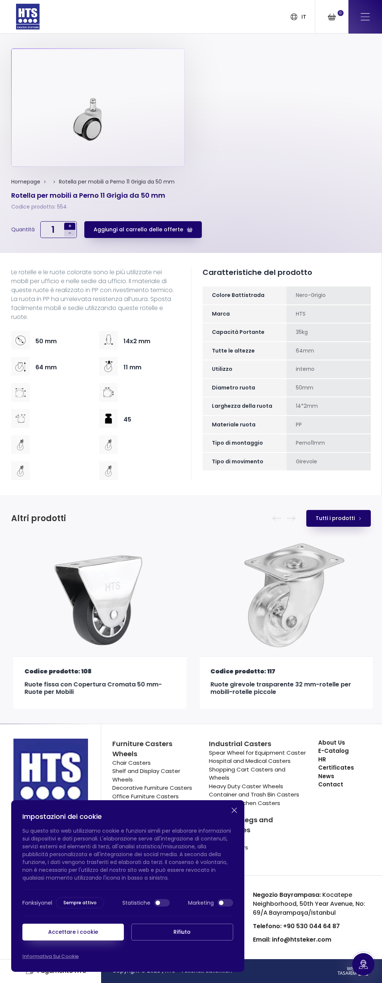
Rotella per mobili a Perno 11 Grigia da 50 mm (117, 181)
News (326, 776)
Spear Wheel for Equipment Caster (257, 753)
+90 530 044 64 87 (296, 926)
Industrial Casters (240, 743)
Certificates (336, 767)
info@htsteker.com (292, 939)
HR (322, 759)
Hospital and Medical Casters (250, 761)
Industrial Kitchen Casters (244, 803)
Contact (330, 784)
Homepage (25, 181)
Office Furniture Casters (145, 796)
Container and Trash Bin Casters (254, 794)
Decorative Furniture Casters (152, 788)
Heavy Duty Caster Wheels (246, 786)
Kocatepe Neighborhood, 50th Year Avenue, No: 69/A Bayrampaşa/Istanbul (309, 903)
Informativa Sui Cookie (50, 956)
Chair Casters (131, 763)
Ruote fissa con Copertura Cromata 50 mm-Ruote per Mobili (91, 688)
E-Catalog (333, 751)
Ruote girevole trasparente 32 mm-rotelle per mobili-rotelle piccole (279, 688)
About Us (331, 742)
